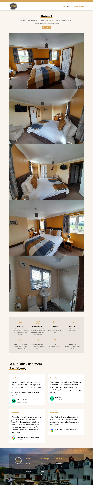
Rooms (69, 6)
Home (63, 6)
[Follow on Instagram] (73, 463)
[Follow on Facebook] (70, 463)
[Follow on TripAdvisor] (77, 463)
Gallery (76, 6)
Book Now (46, 27)
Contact (81, 6)
